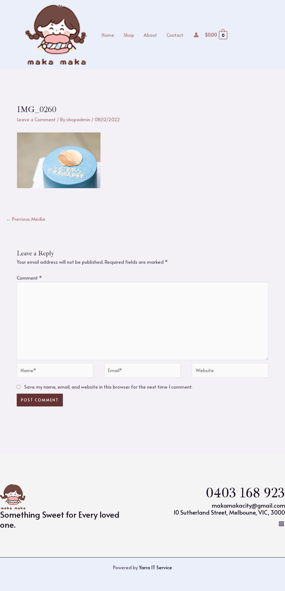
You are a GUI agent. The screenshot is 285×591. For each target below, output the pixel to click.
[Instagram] (281, 523)
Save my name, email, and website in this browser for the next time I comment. (108, 386)
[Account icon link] (196, 34)
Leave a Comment (36, 119)
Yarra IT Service (155, 567)
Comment (29, 277)
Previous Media (25, 218)
